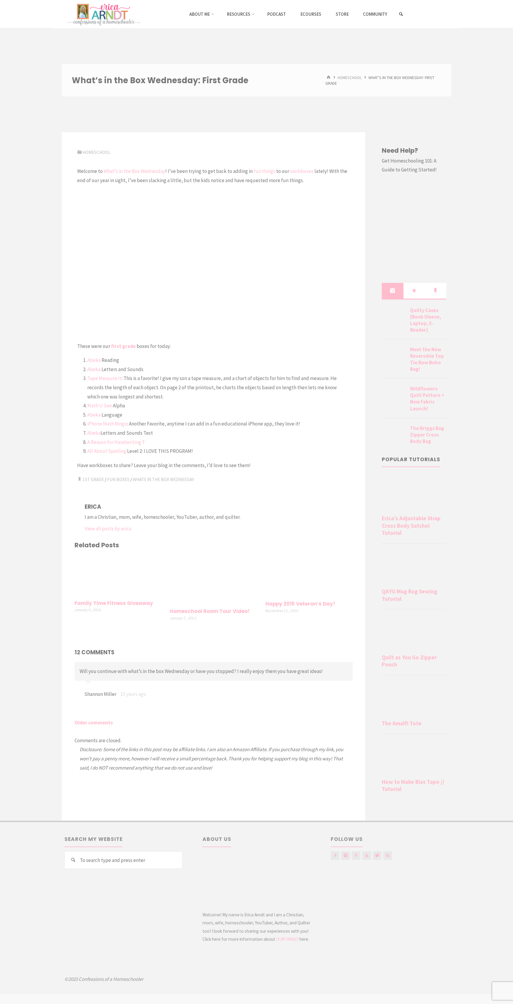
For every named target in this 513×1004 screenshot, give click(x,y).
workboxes (302, 171)
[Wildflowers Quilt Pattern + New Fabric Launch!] (394, 396)
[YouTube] (366, 855)
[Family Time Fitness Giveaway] (118, 575)
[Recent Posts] (392, 290)
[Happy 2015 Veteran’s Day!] (309, 575)
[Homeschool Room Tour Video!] (213, 579)
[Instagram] (345, 855)
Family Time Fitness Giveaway (114, 603)
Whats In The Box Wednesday (163, 479)
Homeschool (350, 77)
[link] (401, 14)
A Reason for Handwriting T (116, 442)
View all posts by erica (108, 528)
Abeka (94, 360)
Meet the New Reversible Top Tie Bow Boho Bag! (427, 359)
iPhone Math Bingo (107, 423)
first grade (123, 346)
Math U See (99, 405)
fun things (264, 171)
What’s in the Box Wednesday (134, 171)
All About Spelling (106, 451)
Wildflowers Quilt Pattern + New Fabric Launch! (427, 398)
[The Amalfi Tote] (414, 699)
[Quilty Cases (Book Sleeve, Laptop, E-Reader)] (394, 317)
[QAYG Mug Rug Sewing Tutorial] (414, 567)
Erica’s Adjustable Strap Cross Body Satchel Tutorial (411, 525)
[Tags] (435, 290)
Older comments (94, 722)
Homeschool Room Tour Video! (210, 611)
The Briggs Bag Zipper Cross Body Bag (427, 435)
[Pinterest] (356, 855)
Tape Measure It (104, 378)
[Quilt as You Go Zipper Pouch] (414, 633)
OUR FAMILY (287, 939)
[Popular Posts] (414, 290)
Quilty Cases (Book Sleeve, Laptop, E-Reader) (425, 320)
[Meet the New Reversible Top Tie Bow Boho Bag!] (394, 356)
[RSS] (387, 855)
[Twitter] (377, 855)
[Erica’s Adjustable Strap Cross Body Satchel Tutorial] (414, 494)
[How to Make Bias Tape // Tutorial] (414, 757)
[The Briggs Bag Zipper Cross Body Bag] (394, 435)
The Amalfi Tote (402, 723)
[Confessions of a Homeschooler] (102, 14)
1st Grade (93, 479)
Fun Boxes (118, 479)
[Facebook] (335, 855)
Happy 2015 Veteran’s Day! (300, 603)
